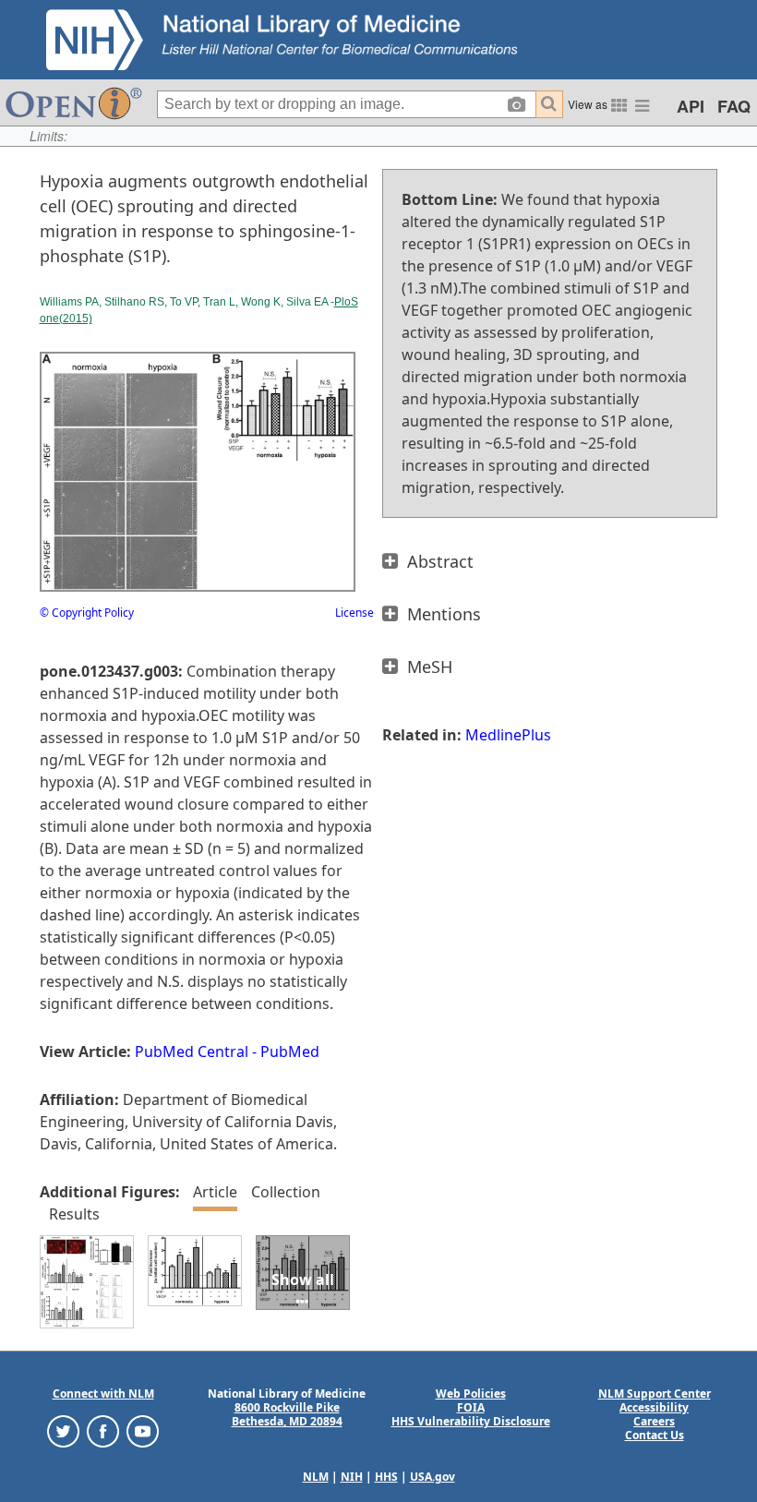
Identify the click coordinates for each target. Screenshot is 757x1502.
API (690, 106)
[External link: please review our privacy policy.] (63, 1430)
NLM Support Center (654, 1393)
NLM (316, 1476)
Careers (654, 1421)
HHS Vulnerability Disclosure (470, 1421)
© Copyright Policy (87, 612)
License (354, 612)
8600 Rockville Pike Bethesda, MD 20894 (287, 1414)
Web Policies (471, 1393)
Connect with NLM (103, 1393)
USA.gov (432, 1476)
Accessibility (654, 1407)
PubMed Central (191, 1051)
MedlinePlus (508, 735)
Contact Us (654, 1435)
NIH (352, 1476)
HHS (386, 1476)
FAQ (734, 106)
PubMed (289, 1051)
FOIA (471, 1407)
